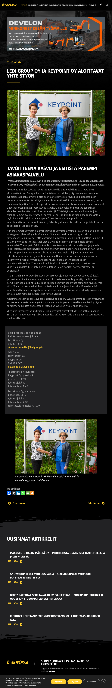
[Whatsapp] (23, 493)
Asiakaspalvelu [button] (67, 5)
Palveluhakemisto (80, 5)
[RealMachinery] (56, 36)
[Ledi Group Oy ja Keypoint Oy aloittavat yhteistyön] (56, 122)
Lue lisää (12, 561)
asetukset (32, 685)
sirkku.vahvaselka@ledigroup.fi (25, 347)
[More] (32, 493)
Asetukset (91, 681)
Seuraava (18, 503)
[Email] (28, 493)
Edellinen (94, 503)
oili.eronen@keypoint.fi (21, 366)
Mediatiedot (43, 5)
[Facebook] (9, 493)
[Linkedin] (18, 493)
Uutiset (24, 5)
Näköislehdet (33, 5)
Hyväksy (58, 681)
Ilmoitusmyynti (55, 5)
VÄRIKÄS (52, 671)
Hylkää (75, 681)
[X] (14, 493)
